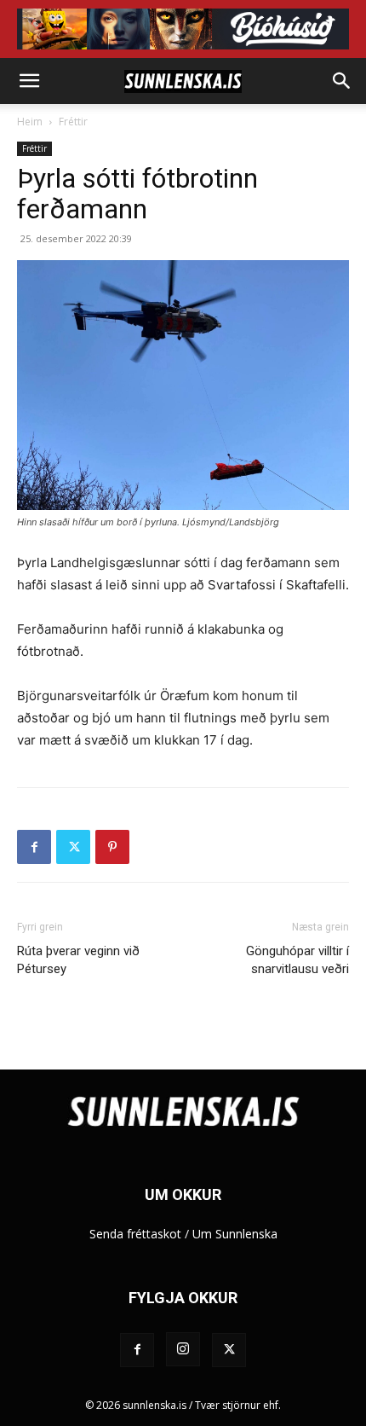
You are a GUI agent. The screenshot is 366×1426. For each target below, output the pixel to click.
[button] (29, 81)
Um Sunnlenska (234, 1234)
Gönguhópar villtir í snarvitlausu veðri (297, 960)
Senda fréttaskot (135, 1234)
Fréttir (73, 121)
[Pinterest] (112, 847)
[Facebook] (34, 847)
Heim (30, 121)
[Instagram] (183, 1349)
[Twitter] (73, 847)
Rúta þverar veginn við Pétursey (78, 960)
